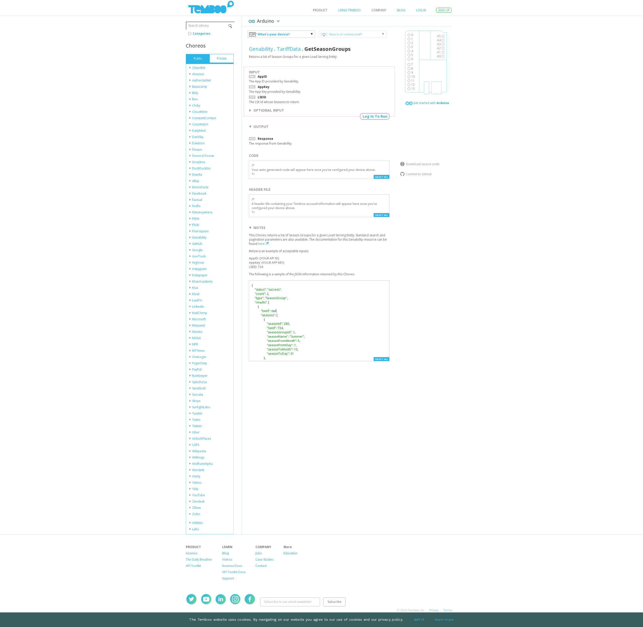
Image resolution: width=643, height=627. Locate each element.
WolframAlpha (202, 464)
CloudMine (199, 112)
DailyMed (198, 130)
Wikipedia (199, 451)
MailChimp (199, 313)
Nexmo (197, 332)
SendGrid (198, 388)
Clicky (196, 105)
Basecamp (199, 86)
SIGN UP (444, 10)
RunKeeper (200, 376)
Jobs (258, 553)
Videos (227, 559)
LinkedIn (198, 306)
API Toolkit (193, 566)
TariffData (289, 49)
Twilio (196, 420)
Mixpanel (198, 325)
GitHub (197, 244)
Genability (199, 237)
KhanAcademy (202, 281)
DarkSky (197, 137)
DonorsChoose (203, 156)
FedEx (196, 206)
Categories (201, 33)
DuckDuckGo (201, 168)
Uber (195, 432)
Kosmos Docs (232, 566)
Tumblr (197, 413)
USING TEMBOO (349, 10)
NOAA (196, 338)
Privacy (434, 610)
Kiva (195, 288)
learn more (444, 619)
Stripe (196, 401)
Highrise (198, 262)
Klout (195, 294)
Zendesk (198, 501)
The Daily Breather (199, 559)
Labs (195, 529)
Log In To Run (375, 116)
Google (197, 250)
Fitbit (195, 218)
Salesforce (199, 382)
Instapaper (200, 275)
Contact (260, 566)
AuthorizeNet (201, 80)
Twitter (197, 426)
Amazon (198, 74)
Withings (198, 457)
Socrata (197, 394)
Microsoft (199, 319)
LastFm (197, 300)
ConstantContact (204, 118)
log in (421, 10)
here (261, 244)
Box (195, 99)
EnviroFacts (200, 187)
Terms (447, 610)
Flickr (195, 225)
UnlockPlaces (201, 438)
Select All (381, 176)
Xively (196, 476)
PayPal (196, 369)
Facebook (199, 193)
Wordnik (198, 470)
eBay (195, 181)
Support (228, 578)
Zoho (196, 514)
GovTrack (199, 256)
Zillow (196, 508)
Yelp (195, 489)
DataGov (198, 143)
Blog (401, 10)
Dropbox (198, 162)
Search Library (198, 25)
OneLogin (199, 357)
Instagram (199, 269)
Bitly (195, 93)
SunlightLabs (201, 407)
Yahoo (196, 482)
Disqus (197, 149)
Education (291, 553)
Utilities (197, 523)
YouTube (198, 495)
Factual (197, 200)
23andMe (198, 68)
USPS (195, 445)
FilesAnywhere (202, 212)
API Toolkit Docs (233, 572)
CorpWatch (200, 124)
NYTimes (198, 350)
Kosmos (191, 553)
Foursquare (200, 231)
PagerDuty (199, 363)
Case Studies (264, 559)
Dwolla (197, 174)
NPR (195, 344)
